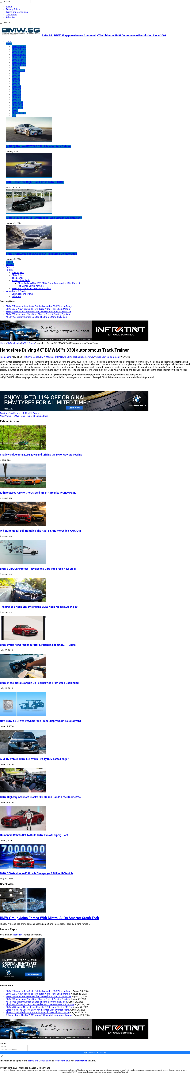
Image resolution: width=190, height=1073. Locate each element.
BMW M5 (16, 97)
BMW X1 (16, 73)
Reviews (10, 264)
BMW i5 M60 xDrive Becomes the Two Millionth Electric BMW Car (38, 311)
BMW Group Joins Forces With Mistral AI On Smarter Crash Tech (49, 918)
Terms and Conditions (17, 12)
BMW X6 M (17, 105)
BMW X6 (16, 81)
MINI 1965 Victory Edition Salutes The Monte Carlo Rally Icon (36, 317)
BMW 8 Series (19, 65)
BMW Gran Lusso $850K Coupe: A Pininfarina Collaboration (41, 253)
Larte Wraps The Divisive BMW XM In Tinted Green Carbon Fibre (37, 1009)
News (9, 43)
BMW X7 (16, 83)
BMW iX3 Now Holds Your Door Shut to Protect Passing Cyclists (38, 314)
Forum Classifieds (21, 280)
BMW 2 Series (19, 49)
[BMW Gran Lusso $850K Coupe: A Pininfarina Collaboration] (29, 248)
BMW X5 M (17, 102)
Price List (10, 267)
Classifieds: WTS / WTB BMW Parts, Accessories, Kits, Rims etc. (50, 283)
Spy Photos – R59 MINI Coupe (19, 413)
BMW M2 (16, 89)
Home (9, 41)
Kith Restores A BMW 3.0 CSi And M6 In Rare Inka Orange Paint (38, 492)
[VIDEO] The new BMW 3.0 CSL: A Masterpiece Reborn (38, 146)
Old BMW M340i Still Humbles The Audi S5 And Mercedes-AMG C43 (40, 530)
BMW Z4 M (17, 107)
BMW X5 (16, 78)
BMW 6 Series (19, 59)
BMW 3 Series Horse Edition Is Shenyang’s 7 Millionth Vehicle (36, 873)
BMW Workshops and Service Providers (31, 288)
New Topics (18, 272)
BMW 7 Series (19, 62)
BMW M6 (16, 99)
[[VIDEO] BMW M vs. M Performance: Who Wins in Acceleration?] (29, 212)
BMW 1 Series (19, 46)
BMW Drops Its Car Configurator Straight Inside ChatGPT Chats (38, 644)
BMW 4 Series (19, 54)
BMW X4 (16, 75)
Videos (9, 262)
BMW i (15, 110)
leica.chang (6, 357)
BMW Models (13, 343)
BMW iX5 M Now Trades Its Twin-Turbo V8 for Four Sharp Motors (38, 309)
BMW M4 (16, 94)
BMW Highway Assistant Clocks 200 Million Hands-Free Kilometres (40, 797)
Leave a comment (110, 357)
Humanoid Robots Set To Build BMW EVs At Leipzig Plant (34, 835)
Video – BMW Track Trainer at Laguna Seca (24, 416)
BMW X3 (16, 67)
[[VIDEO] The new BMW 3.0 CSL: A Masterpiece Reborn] (29, 140)
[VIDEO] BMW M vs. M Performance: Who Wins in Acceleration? (44, 217)
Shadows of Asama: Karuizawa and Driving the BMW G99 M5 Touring (41, 454)
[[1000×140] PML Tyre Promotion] (74, 410)
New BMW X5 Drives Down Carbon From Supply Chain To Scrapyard (40, 720)
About (9, 6)
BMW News (60, 357)
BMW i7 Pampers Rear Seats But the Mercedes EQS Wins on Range (39, 306)
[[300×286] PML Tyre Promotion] (22, 980)
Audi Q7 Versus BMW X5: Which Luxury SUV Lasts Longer (34, 759)
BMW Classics (19, 113)
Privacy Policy (13, 9)
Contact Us (11, 14)
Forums (10, 270)
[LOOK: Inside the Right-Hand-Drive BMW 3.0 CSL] (29, 176)
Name (3, 1043)
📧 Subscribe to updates (95, 1053)
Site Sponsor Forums (22, 294)
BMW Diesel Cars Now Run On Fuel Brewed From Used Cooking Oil (39, 682)
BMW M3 (16, 91)
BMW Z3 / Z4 (18, 70)
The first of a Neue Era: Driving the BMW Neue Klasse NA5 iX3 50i (39, 606)
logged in (17, 934)
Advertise (10, 17)
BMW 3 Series (19, 51)
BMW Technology (75, 357)
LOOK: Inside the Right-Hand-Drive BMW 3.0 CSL (35, 182)
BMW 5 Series (19, 57)
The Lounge (17, 278)
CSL (14, 115)
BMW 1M (16, 86)
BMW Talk (17, 275)
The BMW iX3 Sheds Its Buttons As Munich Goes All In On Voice (37, 1012)
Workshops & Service (16, 291)
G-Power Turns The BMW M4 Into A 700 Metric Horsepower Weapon (39, 1015)
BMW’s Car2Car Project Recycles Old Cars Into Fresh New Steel (38, 568)
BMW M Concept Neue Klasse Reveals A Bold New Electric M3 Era (39, 1007)
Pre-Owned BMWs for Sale (31, 286)
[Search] (1, 2)
